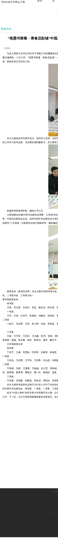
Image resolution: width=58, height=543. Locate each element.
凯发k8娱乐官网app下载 (13, 2)
